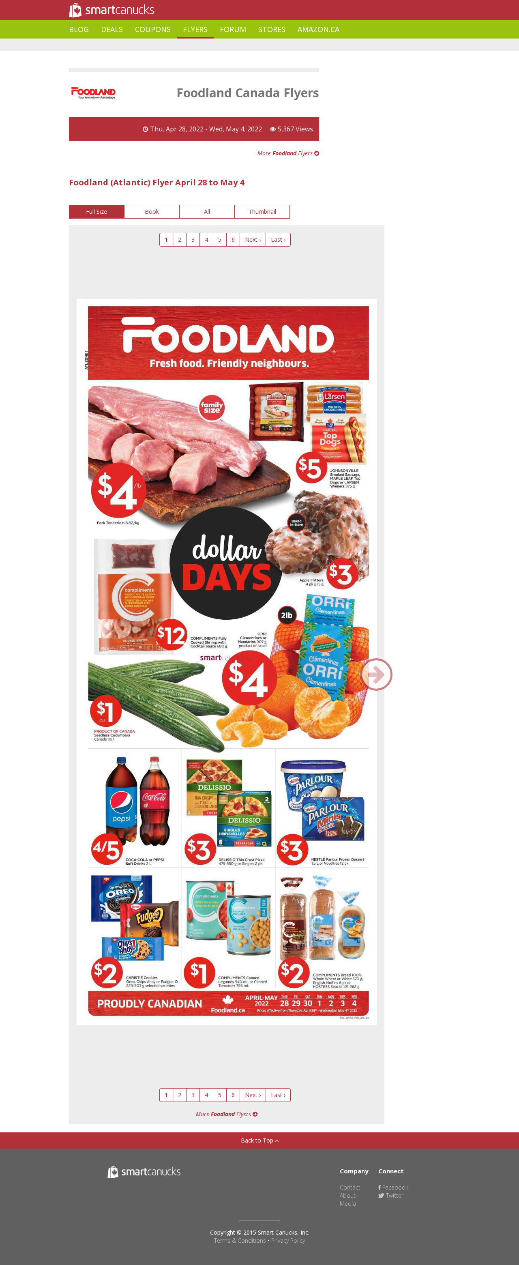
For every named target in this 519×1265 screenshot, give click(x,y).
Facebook (394, 1187)
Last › (278, 239)
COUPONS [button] (153, 29)
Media (348, 1203)
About (348, 1195)
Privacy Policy (288, 1240)
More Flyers (285, 153)
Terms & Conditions (240, 1240)
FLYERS (195, 29)
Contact (350, 1187)
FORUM (233, 29)
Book (152, 211)
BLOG (79, 29)
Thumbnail (262, 211)
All (207, 211)
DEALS (112, 29)
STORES (271, 29)
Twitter (393, 1195)
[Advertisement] (216, 45)
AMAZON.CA (318, 29)
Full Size (96, 211)
